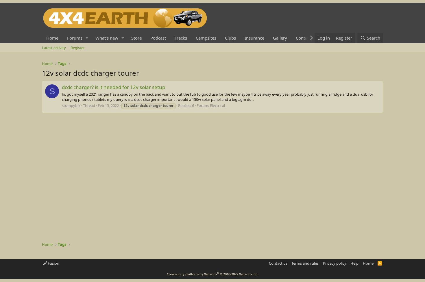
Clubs (230, 38)
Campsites (206, 38)
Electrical (217, 105)
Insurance (254, 38)
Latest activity (54, 47)
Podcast (158, 38)
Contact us (278, 263)
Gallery (280, 38)
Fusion (53, 263)
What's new (106, 38)
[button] (87, 38)
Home (52, 38)
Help (354, 263)
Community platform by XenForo (212, 274)
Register (78, 47)
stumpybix (71, 105)
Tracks (181, 38)
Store (136, 38)
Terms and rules (305, 263)
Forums (74, 38)
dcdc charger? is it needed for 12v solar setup (113, 87)
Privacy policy (334, 263)
